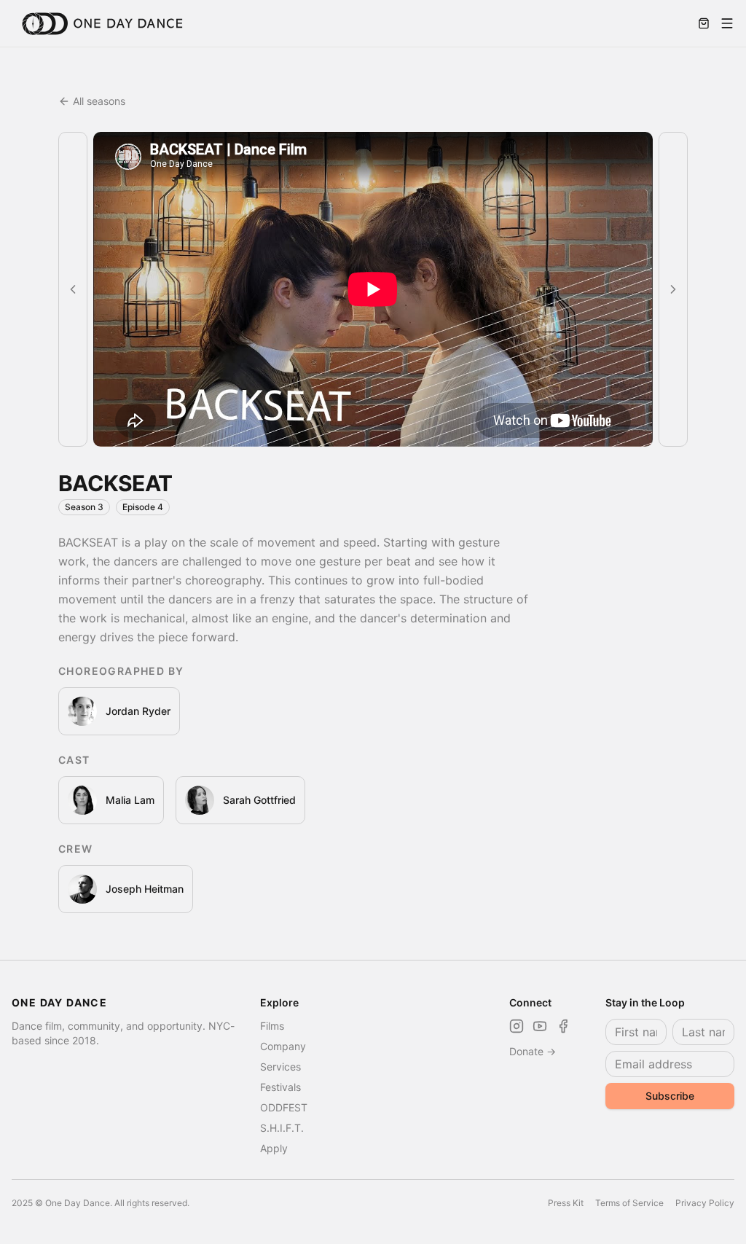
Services (280, 1066)
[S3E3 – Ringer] (72, 289)
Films (272, 1026)
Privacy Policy (704, 1202)
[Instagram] (516, 1026)
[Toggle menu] (727, 23)
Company (283, 1046)
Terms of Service (629, 1202)
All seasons (99, 101)
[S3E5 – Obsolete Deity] (673, 289)
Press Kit (566, 1202)
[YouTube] (540, 1026)
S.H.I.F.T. (282, 1128)
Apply (274, 1148)
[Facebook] (563, 1026)
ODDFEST (283, 1107)
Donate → (532, 1051)
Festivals (280, 1087)
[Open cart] (704, 23)
